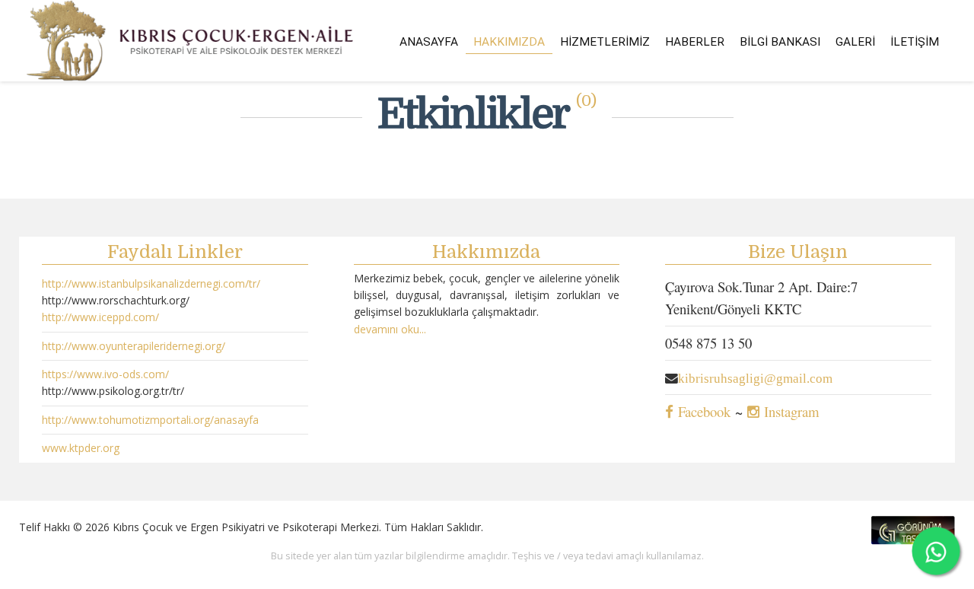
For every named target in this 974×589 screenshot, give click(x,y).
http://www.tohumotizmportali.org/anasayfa (150, 419)
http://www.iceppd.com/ (100, 317)
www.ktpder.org (80, 448)
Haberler (694, 42)
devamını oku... (390, 329)
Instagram (789, 411)
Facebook (701, 411)
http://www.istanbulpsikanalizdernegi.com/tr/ (151, 283)
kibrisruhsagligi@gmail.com (755, 378)
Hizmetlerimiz (605, 42)
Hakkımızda (509, 42)
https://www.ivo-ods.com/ (105, 374)
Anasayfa (428, 42)
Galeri (855, 42)
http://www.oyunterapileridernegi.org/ (133, 346)
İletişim (914, 42)
